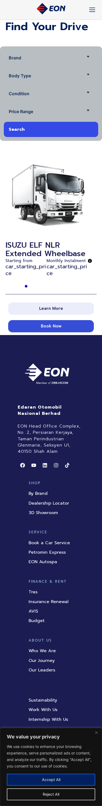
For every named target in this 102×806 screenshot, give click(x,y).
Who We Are (42, 651)
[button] (51, 308)
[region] (51, 767)
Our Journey (42, 660)
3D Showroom (43, 512)
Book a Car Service (49, 543)
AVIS (33, 611)
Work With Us (43, 709)
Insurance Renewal (49, 601)
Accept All (51, 779)
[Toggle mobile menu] (92, 9)
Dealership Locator (49, 503)
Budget (37, 620)
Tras (33, 592)
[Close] (96, 732)
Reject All (51, 794)
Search (17, 129)
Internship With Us (48, 719)
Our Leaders (42, 670)
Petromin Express (47, 552)
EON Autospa (43, 562)
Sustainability (43, 700)
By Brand (38, 493)
